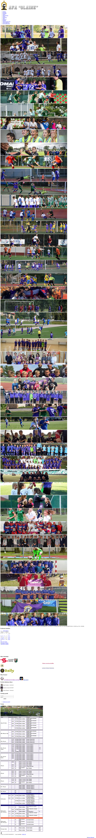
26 (3, 639)
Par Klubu (4, 12)
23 (9, 638)
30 (9, 639)
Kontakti (4, 20)
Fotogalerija (5, 17)
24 (1, 639)
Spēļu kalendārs (5, 15)
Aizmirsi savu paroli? (6, 701)
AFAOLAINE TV (6, 22)
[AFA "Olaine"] (4, 9)
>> (8, 630)
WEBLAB (24, 834)
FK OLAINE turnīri (6, 23)
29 (8, 639)
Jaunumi (4, 11)
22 (8, 638)
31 (1, 640)
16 (9, 636)
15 (8, 636)
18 (2, 638)
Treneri (4, 14)
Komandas (4, 13)
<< (1, 630)
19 (3, 638)
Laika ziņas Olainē (3, 641)
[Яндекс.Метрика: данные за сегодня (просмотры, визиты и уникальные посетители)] (90, 837)
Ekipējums (4, 19)
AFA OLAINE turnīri (6, 21)
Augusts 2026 (5, 630)
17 (1, 638)
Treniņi (4, 16)
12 (3, 636)
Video (4, 18)
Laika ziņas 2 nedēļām (4, 644)
